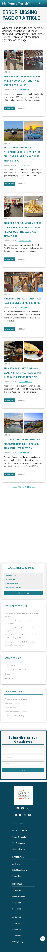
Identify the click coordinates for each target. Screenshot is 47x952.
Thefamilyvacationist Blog (14, 716)
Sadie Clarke (24, 165)
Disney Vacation (18, 897)
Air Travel (16, 864)
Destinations (12, 583)
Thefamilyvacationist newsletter (16, 699)
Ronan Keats (24, 90)
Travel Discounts (19, 837)
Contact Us (16, 929)
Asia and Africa (10, 678)
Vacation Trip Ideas (15, 587)
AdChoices (18, 823)
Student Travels (18, 849)
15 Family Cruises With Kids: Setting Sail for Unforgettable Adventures (21, 643)
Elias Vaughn (24, 308)
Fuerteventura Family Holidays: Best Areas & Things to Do (21, 629)
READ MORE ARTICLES (23, 486)
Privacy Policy (17, 942)
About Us (16, 923)
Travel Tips (16, 876)
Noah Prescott (25, 382)
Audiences (10, 579)
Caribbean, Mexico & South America (18, 670)
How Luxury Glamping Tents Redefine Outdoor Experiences (22, 622)
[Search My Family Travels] (40, 4)
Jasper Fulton (25, 241)
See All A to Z (24, 593)
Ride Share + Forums (12, 703)
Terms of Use (17, 936)
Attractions (12, 575)
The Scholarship (18, 843)
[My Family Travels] (23, 795)
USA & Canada (10, 666)
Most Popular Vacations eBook (16, 712)
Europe (7, 674)
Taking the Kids (10, 707)
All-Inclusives (17, 891)
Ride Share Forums (20, 870)
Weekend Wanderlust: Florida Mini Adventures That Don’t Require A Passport (22, 636)
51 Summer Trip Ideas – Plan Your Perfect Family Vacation (22, 615)
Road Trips (16, 909)
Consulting (16, 903)
